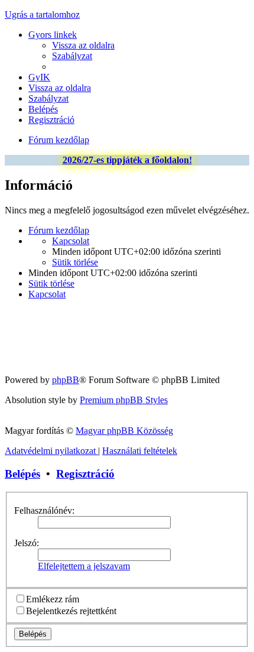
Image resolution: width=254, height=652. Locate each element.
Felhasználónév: (44, 510)
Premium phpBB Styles (124, 400)
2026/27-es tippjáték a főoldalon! (127, 160)
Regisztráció (85, 474)
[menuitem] (83, 45)
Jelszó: (26, 543)
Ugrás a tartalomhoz (42, 14)
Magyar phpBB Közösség (124, 431)
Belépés (22, 474)
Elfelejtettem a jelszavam (84, 566)
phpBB (65, 380)
